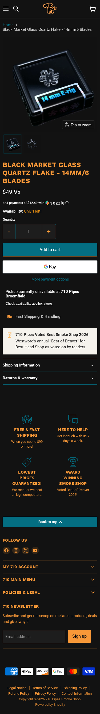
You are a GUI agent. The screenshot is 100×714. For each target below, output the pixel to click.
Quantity (9, 219)
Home (8, 25)
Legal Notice (16, 688)
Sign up (79, 636)
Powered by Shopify (50, 704)
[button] (12, 144)
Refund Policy (18, 694)
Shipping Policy (75, 688)
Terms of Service (45, 688)
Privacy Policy (45, 694)
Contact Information (77, 694)
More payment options (50, 279)
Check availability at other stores (29, 303)
